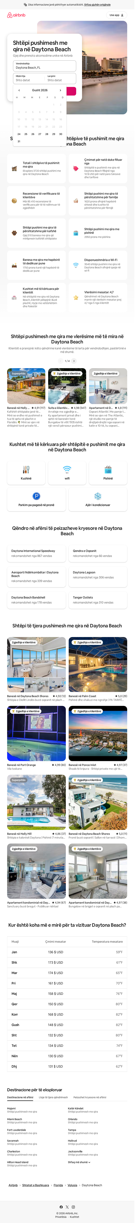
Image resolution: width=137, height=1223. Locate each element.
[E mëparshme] (61, 361)
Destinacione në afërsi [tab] (20, 1097)
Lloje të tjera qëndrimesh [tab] (53, 1097)
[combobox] (44, 67)
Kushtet (74, 1217)
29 (53, 134)
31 (19, 141)
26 (32, 134)
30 (60, 134)
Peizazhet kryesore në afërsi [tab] (89, 1097)
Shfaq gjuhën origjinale (97, 4)
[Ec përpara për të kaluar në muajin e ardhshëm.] (60, 90)
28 (46, 134)
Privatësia (61, 1217)
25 (25, 134)
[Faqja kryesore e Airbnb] (16, 15)
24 (18, 134)
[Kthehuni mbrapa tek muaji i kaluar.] (19, 90)
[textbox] (29, 80)
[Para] (74, 361)
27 (39, 134)
